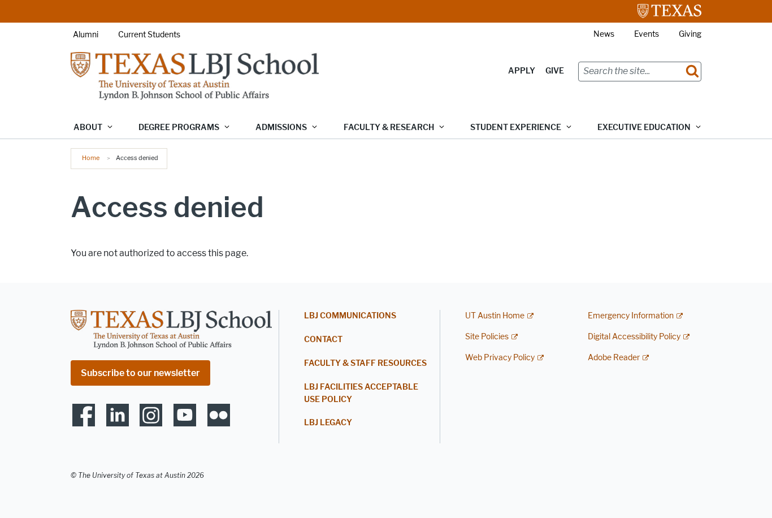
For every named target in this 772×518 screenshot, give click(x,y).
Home (90, 158)
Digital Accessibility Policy (634, 337)
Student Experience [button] (515, 127)
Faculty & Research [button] (389, 127)
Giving (690, 34)
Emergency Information (631, 316)
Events (646, 34)
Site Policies (487, 337)
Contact (323, 339)
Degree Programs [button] (178, 127)
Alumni (85, 35)
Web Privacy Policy (500, 357)
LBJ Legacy (328, 423)
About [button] (87, 127)
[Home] (195, 75)
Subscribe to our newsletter (140, 373)
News (603, 34)
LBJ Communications (350, 316)
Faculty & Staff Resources (365, 363)
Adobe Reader (614, 357)
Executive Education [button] (644, 127)
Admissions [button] (281, 127)
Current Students (149, 35)
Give (554, 71)
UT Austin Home (494, 316)
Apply (521, 71)
